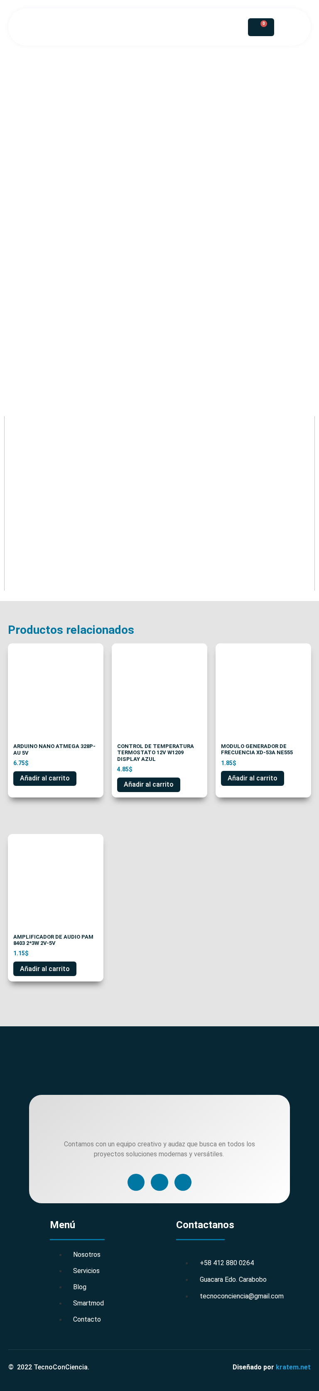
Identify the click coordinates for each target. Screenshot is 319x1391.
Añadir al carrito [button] (45, 778)
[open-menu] (204, 27)
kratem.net (293, 1367)
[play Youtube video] (159, 503)
